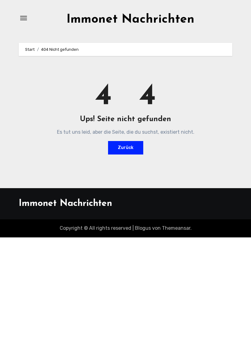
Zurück (125, 147)
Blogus (143, 228)
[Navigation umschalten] (23, 18)
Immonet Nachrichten (130, 19)
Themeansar (176, 228)
